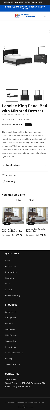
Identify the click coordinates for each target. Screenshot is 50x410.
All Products (10, 266)
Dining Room (11, 318)
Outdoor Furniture (13, 364)
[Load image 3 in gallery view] (38, 95)
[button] (3, 16)
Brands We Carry (12, 296)
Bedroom (9, 323)
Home (7, 260)
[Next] (47, 96)
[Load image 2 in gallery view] (25, 95)
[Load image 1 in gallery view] (12, 95)
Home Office (10, 347)
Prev (18, 200)
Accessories (10, 341)
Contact (8, 290)
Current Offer (11, 272)
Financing (9, 278)
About (7, 284)
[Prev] (3, 96)
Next (31, 200)
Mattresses (10, 329)
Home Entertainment (14, 353)
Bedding (8, 359)
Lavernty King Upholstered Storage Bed (37, 230)
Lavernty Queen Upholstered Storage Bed (12, 230)
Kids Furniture (11, 335)
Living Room (10, 312)
